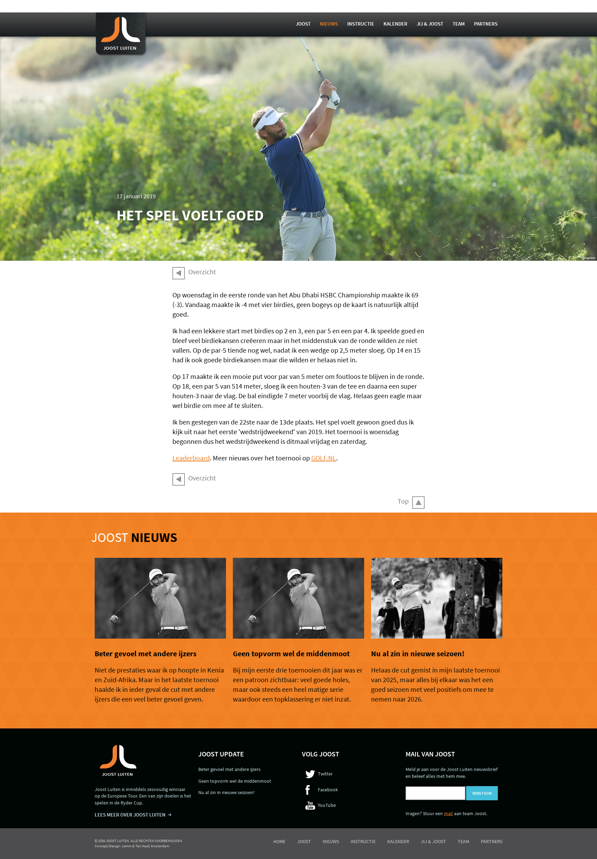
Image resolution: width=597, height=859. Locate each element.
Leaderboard (191, 458)
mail (448, 813)
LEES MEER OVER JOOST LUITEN (130, 814)
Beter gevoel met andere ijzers (146, 653)
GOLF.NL (323, 458)
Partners (486, 23)
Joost (303, 23)
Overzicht (202, 271)
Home (279, 841)
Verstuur (482, 793)
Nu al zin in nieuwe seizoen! (417, 653)
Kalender (395, 23)
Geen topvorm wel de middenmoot (291, 653)
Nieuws (329, 23)
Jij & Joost (430, 23)
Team (459, 23)
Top (403, 501)
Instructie (360, 23)
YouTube (327, 805)
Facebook (328, 789)
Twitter (325, 774)
